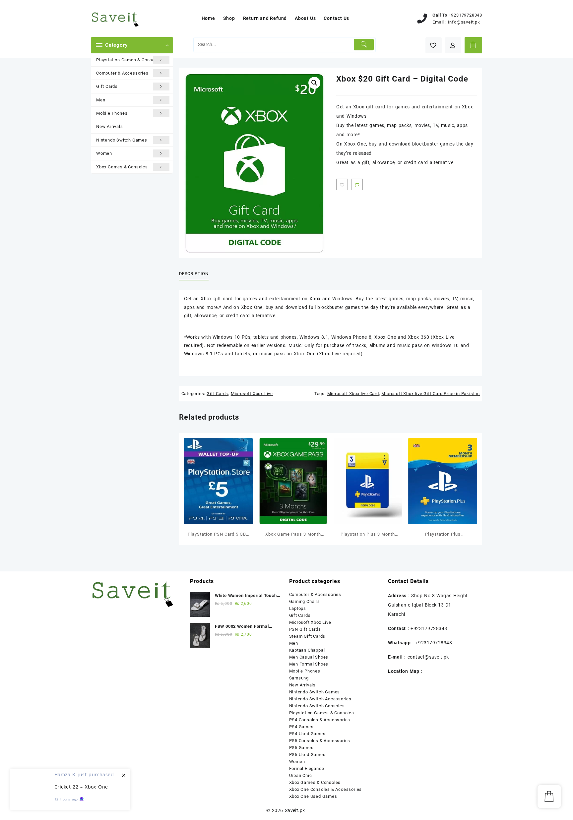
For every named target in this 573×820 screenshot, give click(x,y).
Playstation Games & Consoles (128, 59)
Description (194, 273)
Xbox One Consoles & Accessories (325, 789)
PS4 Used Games (307, 733)
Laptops (297, 608)
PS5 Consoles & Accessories (319, 740)
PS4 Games (301, 726)
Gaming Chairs (304, 601)
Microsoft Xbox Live (252, 393)
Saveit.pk (295, 810)
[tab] (196, 274)
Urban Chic (300, 775)
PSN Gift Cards (305, 629)
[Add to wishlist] (342, 184)
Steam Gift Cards (307, 636)
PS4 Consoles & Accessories (319, 719)
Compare (357, 184)
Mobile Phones (111, 113)
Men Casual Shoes (309, 657)
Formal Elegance (306, 768)
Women (104, 153)
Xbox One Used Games (313, 796)
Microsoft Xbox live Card (353, 393)
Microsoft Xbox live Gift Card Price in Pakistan (430, 393)
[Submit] (364, 44)
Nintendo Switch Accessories (320, 698)
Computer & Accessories (122, 73)
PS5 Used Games (307, 754)
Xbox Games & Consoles (122, 166)
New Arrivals (109, 126)
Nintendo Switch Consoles (317, 705)
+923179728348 (465, 15)
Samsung (299, 677)
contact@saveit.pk (428, 657)
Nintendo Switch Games (121, 140)
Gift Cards (107, 86)
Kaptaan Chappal (307, 650)
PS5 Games (301, 747)
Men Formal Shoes (309, 664)
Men (100, 99)
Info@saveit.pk (464, 22)
